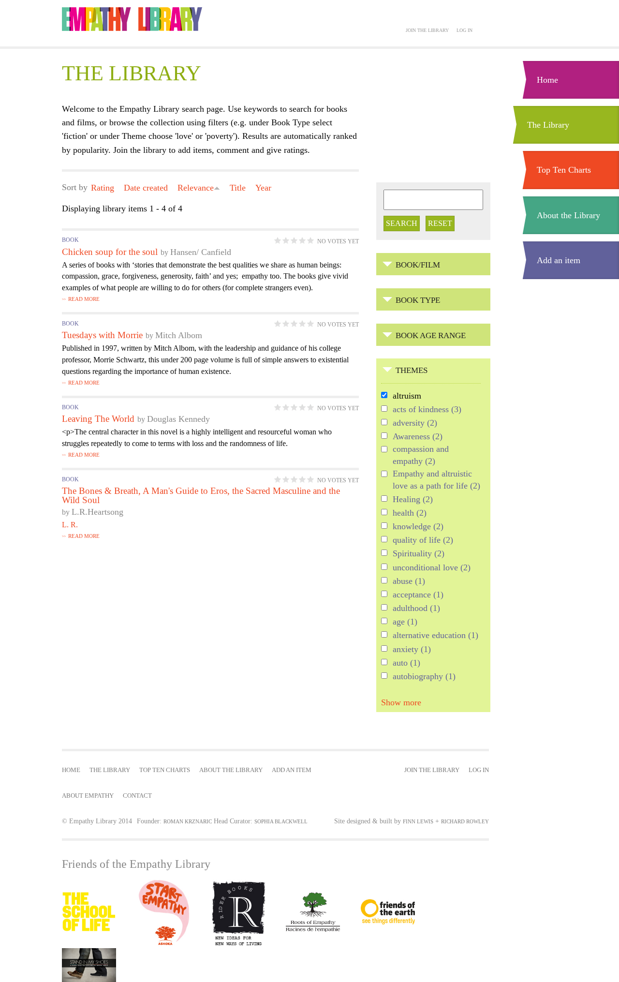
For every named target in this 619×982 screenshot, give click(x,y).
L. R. (70, 525)
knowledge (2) (418, 527)
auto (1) (406, 663)
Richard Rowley (465, 821)
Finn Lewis (418, 821)
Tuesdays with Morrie (102, 335)
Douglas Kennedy (178, 419)
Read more (84, 299)
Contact (137, 795)
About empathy (88, 795)
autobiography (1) (424, 677)
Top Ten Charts (564, 170)
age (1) (405, 622)
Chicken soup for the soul (110, 252)
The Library (548, 125)
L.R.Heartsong (97, 512)
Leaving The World (98, 419)
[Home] (132, 19)
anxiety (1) (412, 649)
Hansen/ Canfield (200, 252)
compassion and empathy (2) (421, 455)
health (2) (410, 513)
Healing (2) (413, 500)
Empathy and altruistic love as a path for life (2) (437, 480)
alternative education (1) (435, 635)
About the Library (568, 215)
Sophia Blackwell (281, 821)
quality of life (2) (423, 540)
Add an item (558, 260)
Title (238, 188)
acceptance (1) (418, 595)
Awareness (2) (417, 437)
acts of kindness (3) (427, 410)
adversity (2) (415, 423)
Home (547, 80)
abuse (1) (409, 581)
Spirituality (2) (418, 554)
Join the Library (427, 30)
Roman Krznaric (187, 821)
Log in (464, 30)
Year (263, 188)
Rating (102, 188)
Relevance (195, 188)
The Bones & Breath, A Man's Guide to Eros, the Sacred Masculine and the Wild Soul (201, 495)
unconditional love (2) (432, 568)
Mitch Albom (178, 335)
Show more (401, 702)
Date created (146, 188)
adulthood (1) (416, 608)
